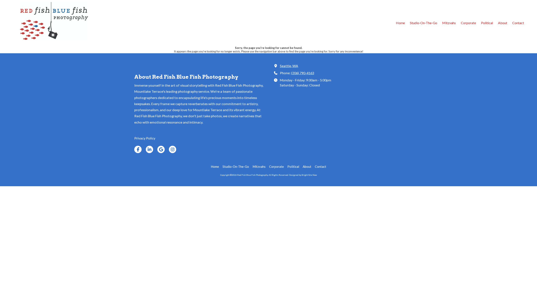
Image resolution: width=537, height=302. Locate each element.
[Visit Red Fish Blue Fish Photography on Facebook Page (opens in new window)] (138, 149)
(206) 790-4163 (302, 73)
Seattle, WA (289, 66)
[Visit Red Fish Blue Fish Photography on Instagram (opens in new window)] (172, 149)
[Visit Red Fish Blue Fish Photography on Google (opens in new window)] (161, 149)
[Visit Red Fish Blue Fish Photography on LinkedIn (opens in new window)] (149, 149)
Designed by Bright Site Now (303, 175)
